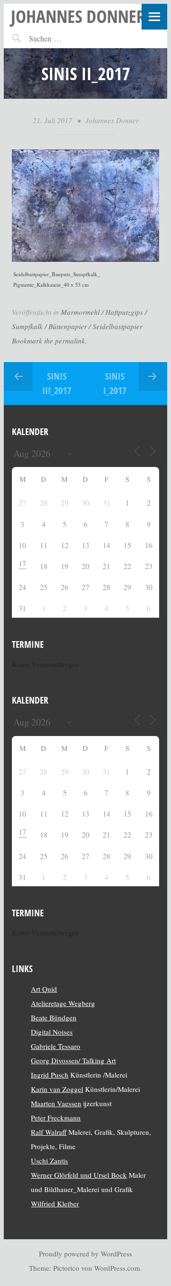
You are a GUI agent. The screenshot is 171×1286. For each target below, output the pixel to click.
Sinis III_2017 (56, 383)
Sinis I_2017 (114, 383)
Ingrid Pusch (49, 1074)
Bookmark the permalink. (49, 340)
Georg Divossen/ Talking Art (73, 1060)
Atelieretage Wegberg (63, 1003)
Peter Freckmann (56, 1117)
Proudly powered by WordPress (85, 1253)
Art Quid (44, 989)
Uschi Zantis (49, 1160)
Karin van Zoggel (57, 1089)
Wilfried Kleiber (55, 1203)
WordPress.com (117, 1268)
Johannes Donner (78, 16)
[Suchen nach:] (66, 38)
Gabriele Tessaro (55, 1046)
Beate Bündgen (53, 1017)
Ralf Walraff (48, 1132)
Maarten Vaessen (56, 1103)
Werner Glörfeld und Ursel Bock (79, 1175)
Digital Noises (52, 1032)
